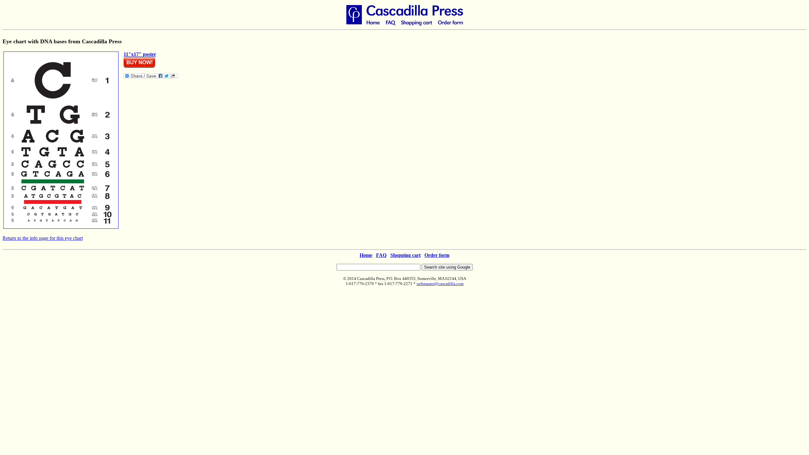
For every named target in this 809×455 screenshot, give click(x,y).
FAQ (381, 255)
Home (366, 255)
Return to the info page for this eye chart (43, 238)
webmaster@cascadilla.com (440, 283)
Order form (436, 255)
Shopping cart (405, 255)
